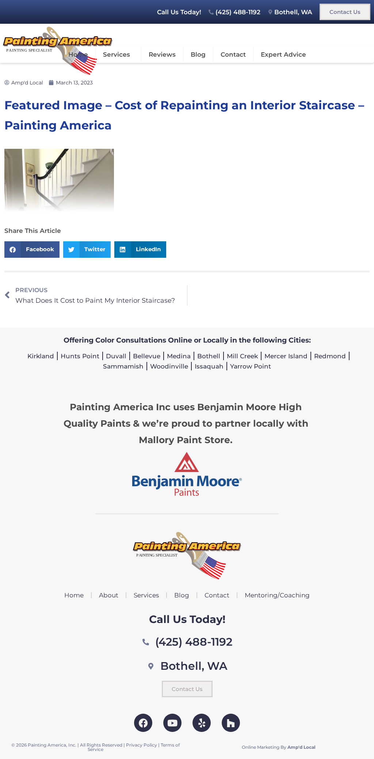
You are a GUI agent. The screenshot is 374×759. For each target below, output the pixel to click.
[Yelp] (201, 723)
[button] (32, 249)
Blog (198, 54)
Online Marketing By (279, 747)
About (108, 595)
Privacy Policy (141, 745)
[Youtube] (172, 723)
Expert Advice (283, 54)
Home (78, 54)
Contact (233, 54)
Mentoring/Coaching (277, 595)
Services (116, 54)
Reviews (162, 54)
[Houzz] (231, 723)
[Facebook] (143, 723)
